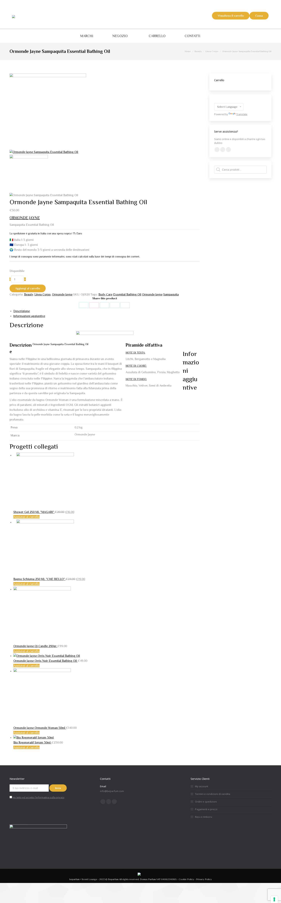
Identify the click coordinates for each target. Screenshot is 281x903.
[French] (225, 100)
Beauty (28, 294)
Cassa (259, 15)
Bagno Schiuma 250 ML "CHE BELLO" (39, 579)
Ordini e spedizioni (206, 801)
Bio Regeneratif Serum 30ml (32, 742)
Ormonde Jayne (62, 294)
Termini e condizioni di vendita (212, 794)
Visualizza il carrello (231, 15)
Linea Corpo (42, 294)
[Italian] (234, 100)
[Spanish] (230, 100)
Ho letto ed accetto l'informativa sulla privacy (38, 797)
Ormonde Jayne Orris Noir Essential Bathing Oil (45, 661)
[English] (216, 100)
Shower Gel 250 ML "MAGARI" (34, 512)
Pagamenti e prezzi (206, 809)
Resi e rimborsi (203, 817)
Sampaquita (171, 294)
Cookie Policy (186, 879)
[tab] (106, 311)
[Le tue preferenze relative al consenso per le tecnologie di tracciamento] (274, 899)
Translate (241, 114)
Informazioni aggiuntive (29, 316)
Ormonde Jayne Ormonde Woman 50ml (39, 728)
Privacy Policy (204, 879)
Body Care (105, 294)
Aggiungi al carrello (27, 288)
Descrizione (21, 311)
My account (201, 786)
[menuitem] (87, 36)
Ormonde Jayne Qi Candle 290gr (35, 646)
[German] (221, 100)
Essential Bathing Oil (127, 294)
